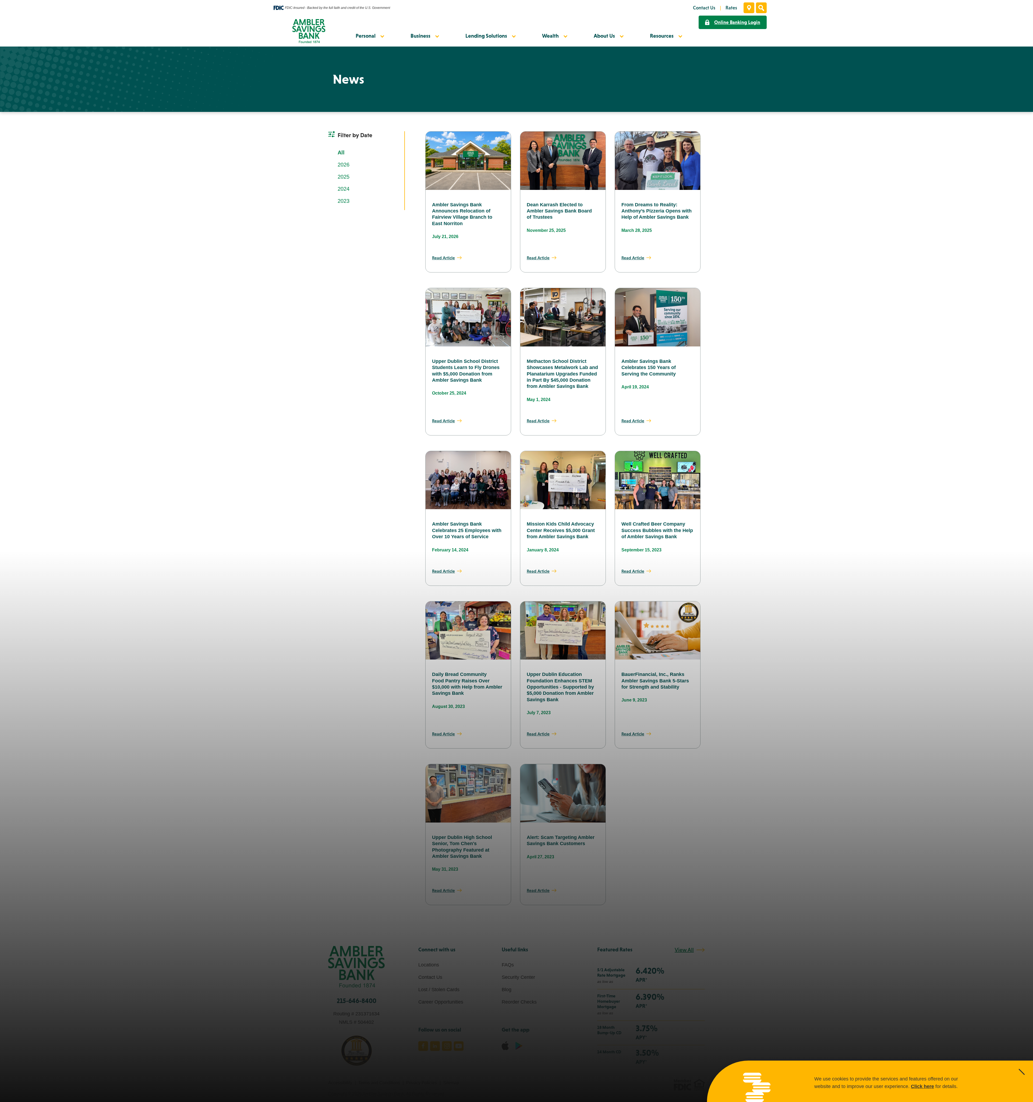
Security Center (518, 977)
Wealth (550, 36)
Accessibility (340, 1082)
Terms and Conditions (379, 1082)
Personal (366, 36)
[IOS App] (505, 1045)
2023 (343, 201)
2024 (343, 189)
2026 (343, 165)
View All (684, 950)
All (341, 152)
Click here (922, 1086)
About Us (604, 36)
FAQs (508, 965)
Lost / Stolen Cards (438, 989)
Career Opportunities (440, 1002)
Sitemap (451, 1082)
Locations (428, 965)
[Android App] (518, 1046)
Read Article (443, 257)
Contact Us (430, 977)
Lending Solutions (486, 36)
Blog (506, 989)
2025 (343, 177)
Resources (662, 36)
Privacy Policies (421, 1082)
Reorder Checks (519, 1002)
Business (420, 36)
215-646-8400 (356, 1000)
